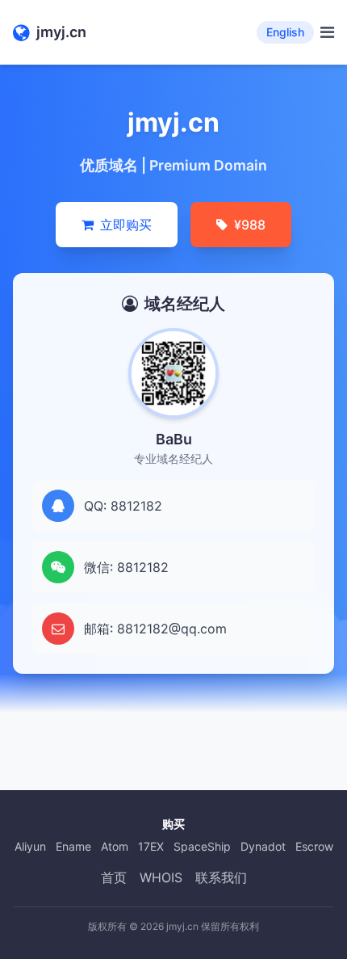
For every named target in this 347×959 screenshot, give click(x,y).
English (285, 32)
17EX (151, 846)
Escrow (314, 846)
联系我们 (221, 877)
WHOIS (161, 877)
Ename (73, 846)
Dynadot (263, 846)
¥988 (249, 225)
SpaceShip (202, 846)
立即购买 (126, 225)
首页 (114, 877)
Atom (114, 846)
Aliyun (30, 846)
